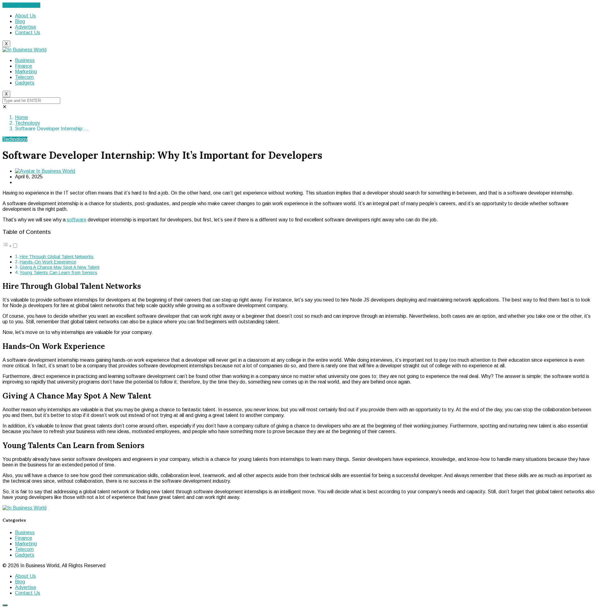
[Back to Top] (4, 605)
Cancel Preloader (21, 5)
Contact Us (27, 32)
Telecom (24, 77)
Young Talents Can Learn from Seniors (58, 272)
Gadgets (24, 82)
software (76, 219)
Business (25, 60)
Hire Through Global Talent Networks (57, 256)
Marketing (26, 71)
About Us (25, 15)
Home (21, 117)
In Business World (55, 171)
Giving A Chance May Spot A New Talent (60, 267)
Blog (20, 21)
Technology (27, 123)
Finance (23, 66)
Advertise (25, 27)
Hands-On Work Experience (48, 261)
